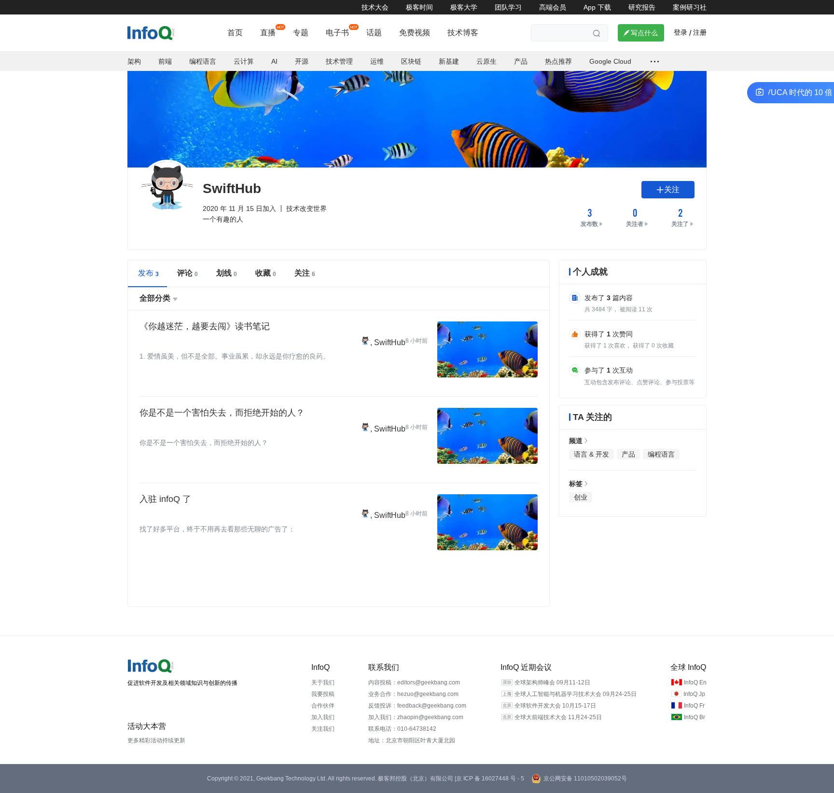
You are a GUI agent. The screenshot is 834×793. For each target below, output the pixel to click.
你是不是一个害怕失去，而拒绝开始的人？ (222, 412)
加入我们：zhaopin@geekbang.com (415, 717)
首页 (235, 32)
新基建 (449, 61)
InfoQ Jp (694, 694)
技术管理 (339, 61)
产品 (521, 61)
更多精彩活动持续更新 (156, 740)
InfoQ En (695, 682)
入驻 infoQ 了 (165, 499)
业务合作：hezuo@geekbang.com (413, 694)
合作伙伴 (322, 705)
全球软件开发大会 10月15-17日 (555, 705)
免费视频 (414, 32)
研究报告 (641, 7)
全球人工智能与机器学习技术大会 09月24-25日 (575, 694)
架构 (134, 61)
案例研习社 (690, 7)
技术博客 (462, 32)
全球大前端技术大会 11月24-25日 (558, 717)
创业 (580, 497)
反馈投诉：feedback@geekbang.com (417, 705)
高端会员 (552, 7)
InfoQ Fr (694, 705)
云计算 (244, 61)
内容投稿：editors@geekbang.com (414, 682)
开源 (301, 61)
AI (274, 61)
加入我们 (322, 717)
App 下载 (597, 7)
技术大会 (375, 7)
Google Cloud (610, 61)
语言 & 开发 (591, 454)
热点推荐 (558, 61)
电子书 (337, 32)
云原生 (486, 61)
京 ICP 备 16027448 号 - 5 (490, 778)
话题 (374, 32)
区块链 (411, 61)
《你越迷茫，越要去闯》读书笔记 (204, 326)
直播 (268, 32)
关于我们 (322, 682)
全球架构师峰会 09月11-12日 (552, 682)
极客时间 (419, 7)
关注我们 (322, 728)
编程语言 (202, 61)
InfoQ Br (694, 717)
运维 (377, 61)
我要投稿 (322, 694)
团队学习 (508, 7)
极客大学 (463, 7)
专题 (300, 32)
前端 (165, 61)
